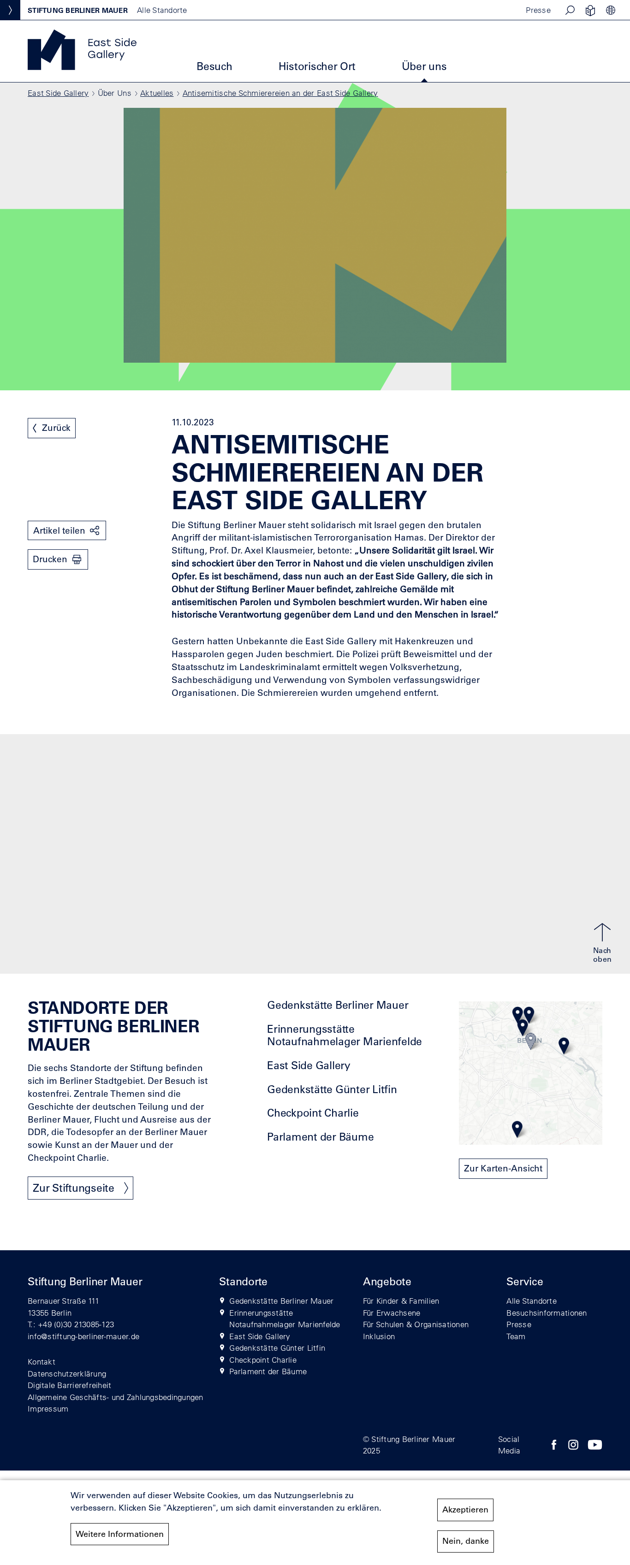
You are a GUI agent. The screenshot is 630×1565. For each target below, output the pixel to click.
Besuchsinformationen (546, 1313)
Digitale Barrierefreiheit (70, 1385)
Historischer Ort (317, 66)
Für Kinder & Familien (401, 1301)
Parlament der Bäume (320, 1137)
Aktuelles (156, 93)
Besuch (214, 66)
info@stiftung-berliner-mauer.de (83, 1336)
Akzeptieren (465, 1510)
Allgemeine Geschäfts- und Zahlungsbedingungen (115, 1397)
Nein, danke (465, 1541)
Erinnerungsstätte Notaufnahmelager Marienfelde (344, 1035)
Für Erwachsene (392, 1313)
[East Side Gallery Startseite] (82, 67)
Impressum (48, 1408)
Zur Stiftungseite (73, 1188)
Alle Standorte (531, 1301)
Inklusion (379, 1336)
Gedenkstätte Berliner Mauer (337, 1005)
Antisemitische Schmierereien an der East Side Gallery (280, 93)
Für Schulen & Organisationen (416, 1324)
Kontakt (41, 1361)
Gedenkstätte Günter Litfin (332, 1089)
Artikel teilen (59, 530)
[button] (570, 10)
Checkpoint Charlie (313, 1113)
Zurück (56, 427)
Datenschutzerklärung (67, 1373)
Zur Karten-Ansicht (503, 1168)
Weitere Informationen (120, 1534)
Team (515, 1336)
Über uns (424, 66)
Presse (538, 10)
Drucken (50, 559)
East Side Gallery (58, 93)
